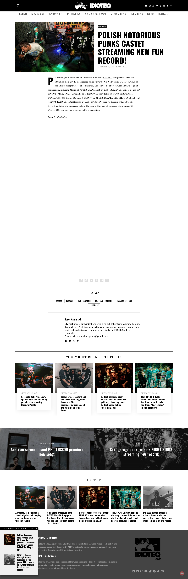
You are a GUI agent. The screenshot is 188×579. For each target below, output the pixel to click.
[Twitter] (149, 5)
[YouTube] (157, 5)
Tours (150, 14)
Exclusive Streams (95, 14)
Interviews (73, 14)
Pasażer (114, 101)
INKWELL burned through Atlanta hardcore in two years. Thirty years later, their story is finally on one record (25, 562)
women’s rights (80, 109)
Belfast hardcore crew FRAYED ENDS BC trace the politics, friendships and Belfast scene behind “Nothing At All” (26, 542)
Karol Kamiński (73, 319)
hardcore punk (84, 301)
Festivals (163, 14)
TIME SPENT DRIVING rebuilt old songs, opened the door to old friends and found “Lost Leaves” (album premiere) (153, 402)
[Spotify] (164, 5)
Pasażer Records (124, 301)
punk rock (94, 305)
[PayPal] (167, 5)
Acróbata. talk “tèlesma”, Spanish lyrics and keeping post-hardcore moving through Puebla (34, 400)
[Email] (171, 5)
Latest (23, 14)
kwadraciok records (104, 301)
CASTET (107, 77)
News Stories (55, 14)
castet (59, 301)
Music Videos (118, 14)
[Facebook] (146, 5)
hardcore (70, 301)
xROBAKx (61, 116)
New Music (37, 14)
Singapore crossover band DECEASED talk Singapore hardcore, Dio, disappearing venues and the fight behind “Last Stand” (73, 403)
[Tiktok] (160, 5)
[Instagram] (153, 5)
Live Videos (136, 14)
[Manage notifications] (182, 573)
